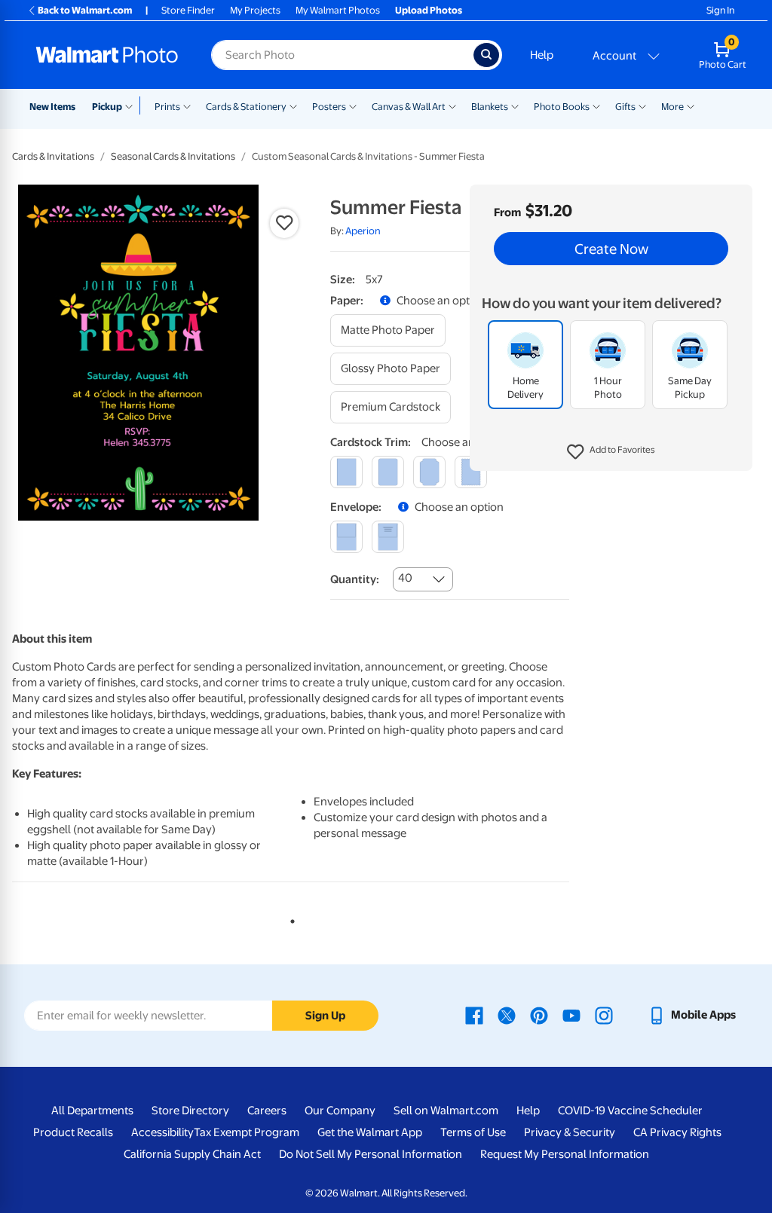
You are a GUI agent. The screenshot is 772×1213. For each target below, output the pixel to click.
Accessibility (162, 1132)
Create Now (611, 248)
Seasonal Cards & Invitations (173, 156)
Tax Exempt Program (246, 1132)
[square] (346, 472)
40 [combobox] (405, 578)
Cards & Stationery (246, 106)
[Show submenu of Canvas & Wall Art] (452, 105)
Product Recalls (73, 1132)
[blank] (346, 537)
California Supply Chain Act (192, 1154)
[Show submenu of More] (690, 105)
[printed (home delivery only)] (388, 537)
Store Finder (188, 10)
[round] (388, 472)
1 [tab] (289, 918)
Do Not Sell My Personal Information (370, 1154)
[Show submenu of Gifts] (642, 105)
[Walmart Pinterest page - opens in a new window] (539, 1015)
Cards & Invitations (53, 156)
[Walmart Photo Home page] (107, 55)
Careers (266, 1110)
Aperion (363, 231)
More (672, 106)
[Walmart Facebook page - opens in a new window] (474, 1015)
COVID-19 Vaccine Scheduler (630, 1110)
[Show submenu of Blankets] (514, 105)
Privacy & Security (569, 1132)
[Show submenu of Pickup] (132, 105)
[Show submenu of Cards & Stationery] (293, 105)
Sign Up (325, 1015)
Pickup (107, 106)
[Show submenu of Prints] (186, 105)
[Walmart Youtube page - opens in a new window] (571, 1015)
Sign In (720, 10)
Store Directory (190, 1110)
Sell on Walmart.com (446, 1110)
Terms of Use (473, 1132)
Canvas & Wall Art (409, 106)
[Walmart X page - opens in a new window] (507, 1015)
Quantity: (354, 579)
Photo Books (562, 106)
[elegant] (429, 472)
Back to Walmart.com (85, 10)
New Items (52, 106)
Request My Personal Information (564, 1154)
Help (541, 55)
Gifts (625, 106)
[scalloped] (471, 472)
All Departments (92, 1110)
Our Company (340, 1110)
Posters (329, 106)
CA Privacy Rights (677, 1132)
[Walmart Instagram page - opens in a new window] (604, 1015)
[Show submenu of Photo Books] (596, 105)
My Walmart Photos (338, 10)
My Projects (255, 10)
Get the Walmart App (369, 1132)
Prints (167, 106)
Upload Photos (428, 10)
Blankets (489, 106)
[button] (611, 452)
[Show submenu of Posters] (352, 105)
